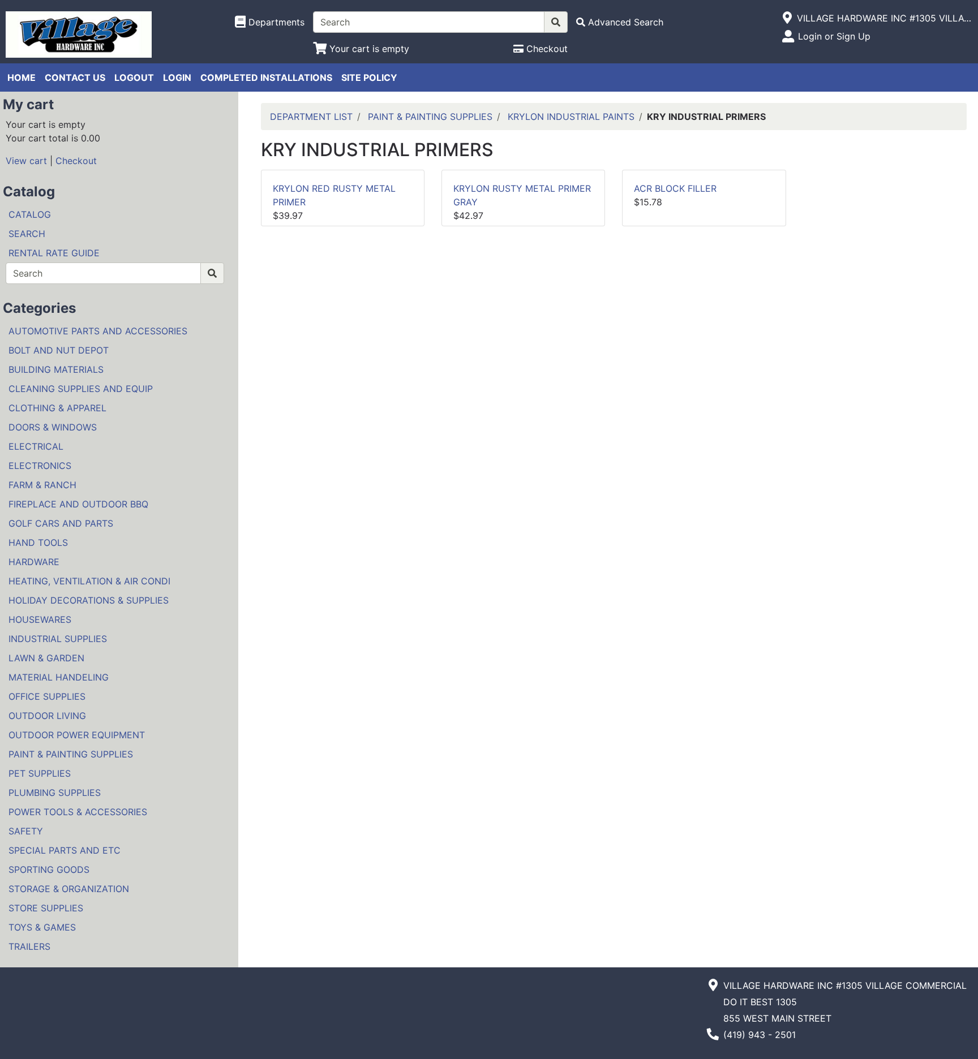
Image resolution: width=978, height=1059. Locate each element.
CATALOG (29, 214)
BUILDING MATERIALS (56, 369)
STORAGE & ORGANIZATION (68, 888)
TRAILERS (29, 946)
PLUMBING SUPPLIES (54, 792)
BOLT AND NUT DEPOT (58, 350)
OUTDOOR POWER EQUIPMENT (76, 735)
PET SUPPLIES (39, 773)
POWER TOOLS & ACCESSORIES (77, 811)
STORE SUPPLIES (45, 908)
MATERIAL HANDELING (58, 677)
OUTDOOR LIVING (47, 715)
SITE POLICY (369, 77)
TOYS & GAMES (42, 927)
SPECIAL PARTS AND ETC (64, 850)
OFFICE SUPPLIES (46, 696)
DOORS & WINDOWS (52, 427)
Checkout (76, 160)
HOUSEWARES (39, 619)
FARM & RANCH (42, 484)
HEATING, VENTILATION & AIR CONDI (89, 581)
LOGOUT (134, 77)
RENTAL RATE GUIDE (54, 253)
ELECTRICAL (35, 446)
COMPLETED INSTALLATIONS (266, 77)
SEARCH (26, 233)
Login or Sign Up (834, 36)
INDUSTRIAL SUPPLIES (57, 638)
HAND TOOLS (38, 542)
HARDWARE (33, 561)
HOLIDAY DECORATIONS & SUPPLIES (88, 600)
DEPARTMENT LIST (311, 116)
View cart (26, 160)
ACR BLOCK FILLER (675, 188)
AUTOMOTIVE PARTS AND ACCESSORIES (97, 331)
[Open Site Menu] (787, 18)
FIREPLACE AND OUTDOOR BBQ (78, 504)
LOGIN (177, 77)
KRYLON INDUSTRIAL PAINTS (571, 116)
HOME (21, 77)
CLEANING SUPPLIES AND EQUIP (80, 388)
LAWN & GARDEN (46, 658)
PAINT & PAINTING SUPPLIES (70, 754)
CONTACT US (75, 77)
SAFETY (25, 831)
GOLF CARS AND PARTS (60, 523)
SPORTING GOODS (48, 869)
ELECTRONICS (39, 465)
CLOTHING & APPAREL (57, 408)
